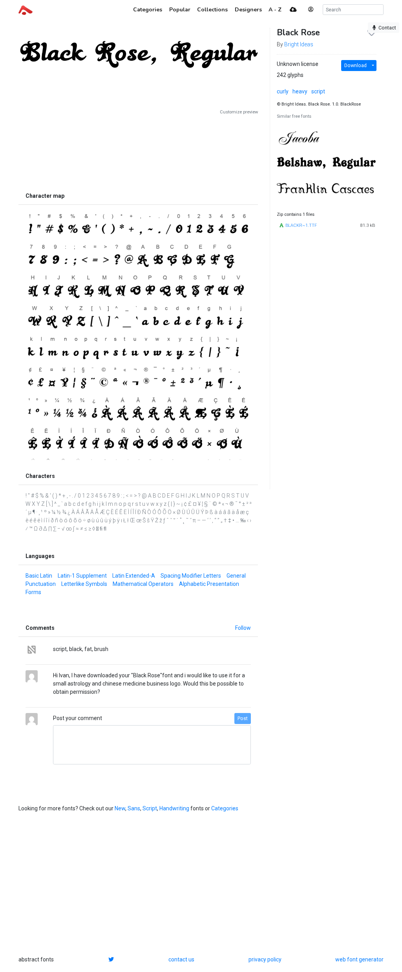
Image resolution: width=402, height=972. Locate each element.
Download (355, 65)
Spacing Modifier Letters (191, 576)
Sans (134, 808)
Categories (224, 808)
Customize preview (239, 112)
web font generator (359, 959)
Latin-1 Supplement (82, 576)
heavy (299, 91)
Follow (243, 628)
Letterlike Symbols (84, 584)
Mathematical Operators (143, 584)
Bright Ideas (298, 44)
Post (243, 718)
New (120, 808)
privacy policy (265, 959)
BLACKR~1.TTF (301, 225)
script (318, 91)
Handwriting (174, 808)
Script (150, 808)
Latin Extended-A (133, 576)
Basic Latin (39, 576)
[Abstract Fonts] (25, 9)
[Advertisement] (138, 151)
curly (283, 91)
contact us (181, 959)
